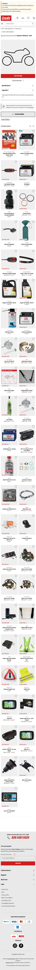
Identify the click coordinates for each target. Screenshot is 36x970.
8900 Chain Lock (27, 509)
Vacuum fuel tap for (9, 361)
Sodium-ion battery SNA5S (26, 153)
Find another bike (16, 80)
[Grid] (30, 126)
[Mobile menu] (2, 23)
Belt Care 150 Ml (9, 332)
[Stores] (17, 18)
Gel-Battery (27, 184)
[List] (33, 126)
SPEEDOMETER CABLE (26, 390)
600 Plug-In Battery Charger (9, 273)
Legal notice (4, 889)
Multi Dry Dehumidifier (26, 244)
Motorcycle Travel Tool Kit (9, 569)
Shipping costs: (9, 962)
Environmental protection (8, 906)
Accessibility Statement (7, 903)
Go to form (30, 107)
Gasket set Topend (26, 479)
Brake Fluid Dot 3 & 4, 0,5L (9, 479)
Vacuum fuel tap (27, 419)
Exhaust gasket (27, 213)
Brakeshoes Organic (27, 361)
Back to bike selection (8, 31)
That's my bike (18, 76)
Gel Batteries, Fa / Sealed (9, 449)
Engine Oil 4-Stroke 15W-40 (9, 302)
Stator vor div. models (26, 569)
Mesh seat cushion (26, 780)
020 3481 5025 (20, 837)
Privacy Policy (5, 895)
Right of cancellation (6, 897)
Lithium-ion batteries (27, 332)
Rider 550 (9, 718)
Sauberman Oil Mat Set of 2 (9, 509)
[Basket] (34, 18)
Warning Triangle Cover (9, 689)
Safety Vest (27, 689)
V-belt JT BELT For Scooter (26, 273)
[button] (33, 23)
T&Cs (2, 892)
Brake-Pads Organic (9, 390)
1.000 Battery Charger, (9, 184)
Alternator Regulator (9, 244)
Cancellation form (6, 900)
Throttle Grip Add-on (27, 538)
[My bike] (22, 18)
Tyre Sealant (9, 419)
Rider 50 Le (27, 749)
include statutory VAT (12, 958)
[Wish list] (28, 18)
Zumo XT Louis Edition (9, 811)
